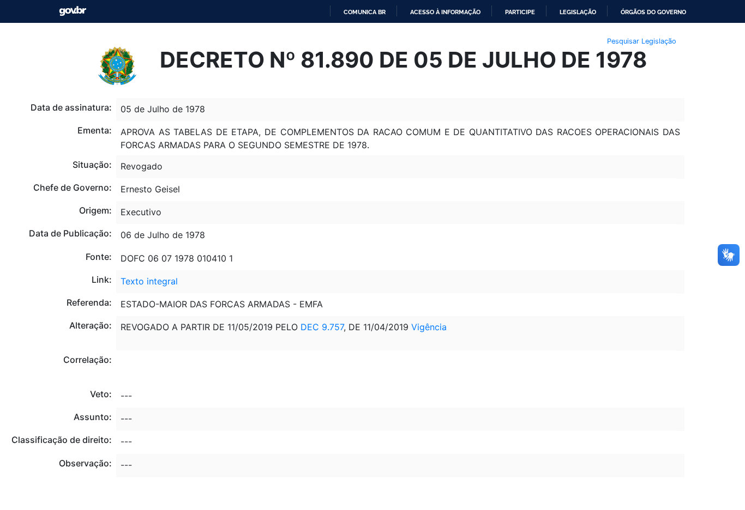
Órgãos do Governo (653, 12)
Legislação (578, 12)
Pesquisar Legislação (641, 41)
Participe (520, 12)
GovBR (72, 11)
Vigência (429, 326)
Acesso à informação (445, 12)
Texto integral (149, 281)
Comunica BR (365, 12)
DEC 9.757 (321, 326)
